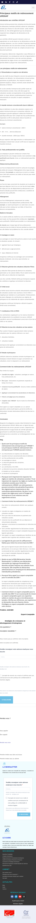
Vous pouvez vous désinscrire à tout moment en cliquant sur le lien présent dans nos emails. (17, 809)
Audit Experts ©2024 (18, 901)
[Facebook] (12, 896)
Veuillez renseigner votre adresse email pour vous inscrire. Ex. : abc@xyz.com (18, 793)
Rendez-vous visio (5, 742)
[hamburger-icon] (33, 7)
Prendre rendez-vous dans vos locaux (11, 754)
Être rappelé (3, 734)
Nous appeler (4, 731)
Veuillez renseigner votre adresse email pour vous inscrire (17, 784)
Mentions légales (18, 903)
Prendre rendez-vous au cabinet (9, 758)
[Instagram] (24, 896)
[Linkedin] (16, 896)
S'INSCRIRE (23, 814)
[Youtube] (20, 896)
